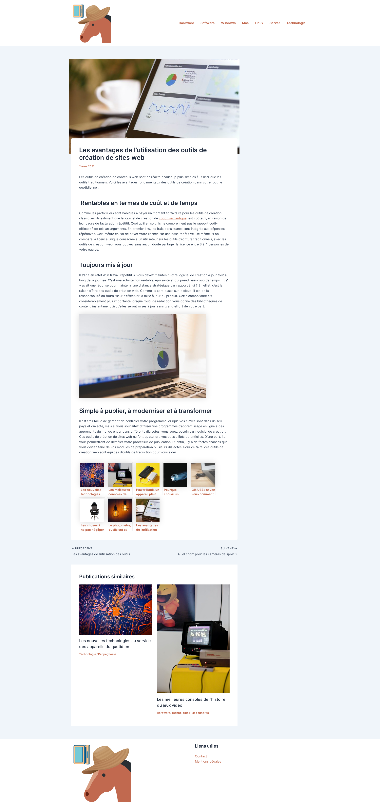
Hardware (186, 23)
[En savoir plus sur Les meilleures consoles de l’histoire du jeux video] (193, 639)
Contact (201, 756)
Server (275, 23)
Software (207, 23)
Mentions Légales (208, 761)
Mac (245, 23)
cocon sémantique (172, 218)
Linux (259, 23)
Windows (228, 23)
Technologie (296, 23)
